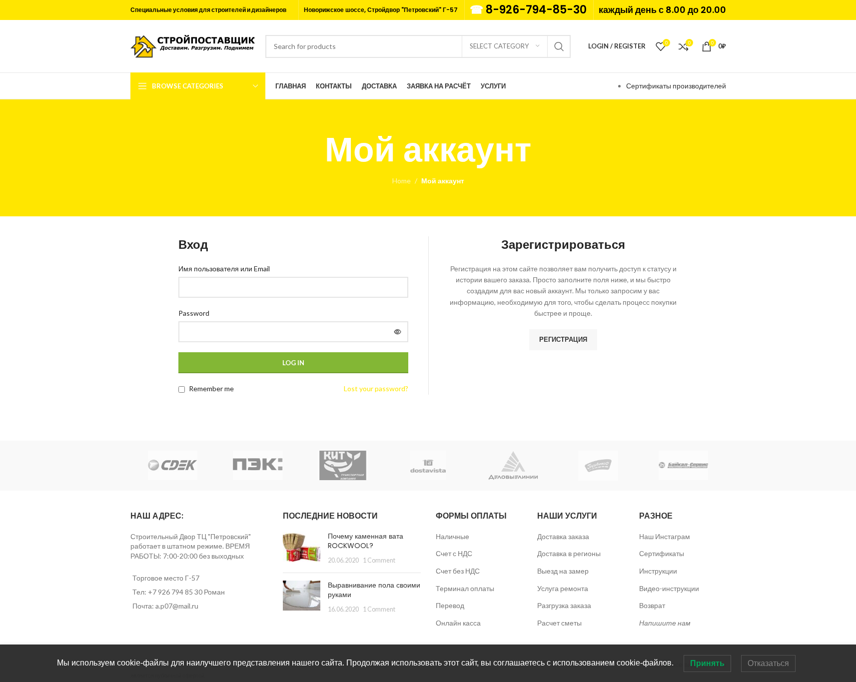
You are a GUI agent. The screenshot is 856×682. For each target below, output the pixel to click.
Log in (293, 363)
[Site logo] (192, 45)
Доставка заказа (563, 536)
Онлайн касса (458, 623)
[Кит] (342, 466)
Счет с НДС (454, 553)
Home (401, 180)
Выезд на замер (563, 571)
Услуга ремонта (562, 588)
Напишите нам (665, 623)
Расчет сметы (559, 623)
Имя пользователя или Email (226, 268)
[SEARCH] (559, 46)
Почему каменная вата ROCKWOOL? (365, 541)
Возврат (652, 605)
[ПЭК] (257, 466)
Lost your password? (376, 388)
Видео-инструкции (669, 588)
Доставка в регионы (569, 553)
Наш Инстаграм (664, 536)
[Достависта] (427, 466)
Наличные (452, 536)
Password (196, 312)
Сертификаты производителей (676, 85)
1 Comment (379, 560)
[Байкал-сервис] (683, 466)
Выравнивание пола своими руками (374, 590)
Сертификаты (661, 553)
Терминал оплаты (465, 588)
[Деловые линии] (513, 466)
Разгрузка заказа (564, 605)
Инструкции (658, 571)
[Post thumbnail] (301, 548)
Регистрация (563, 339)
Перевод (450, 605)
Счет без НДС (458, 571)
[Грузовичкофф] (598, 466)
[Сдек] (172, 466)
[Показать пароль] (397, 331)
